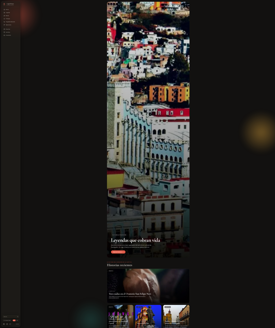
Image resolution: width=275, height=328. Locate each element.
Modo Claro (8, 320)
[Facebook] (4, 324)
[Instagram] (7, 324)
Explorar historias (117, 252)
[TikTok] (10, 324)
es (14, 320)
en (17, 320)
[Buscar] (17, 316)
